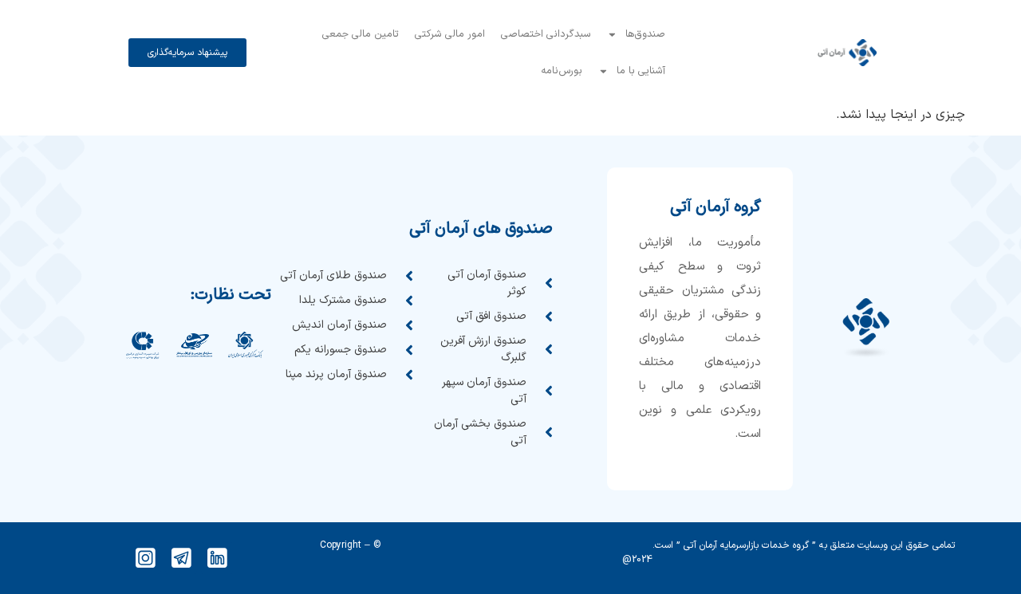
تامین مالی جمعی (360, 33)
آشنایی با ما (641, 70)
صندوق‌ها (645, 33)
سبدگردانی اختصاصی (546, 33)
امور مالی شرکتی (450, 33)
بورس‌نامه (561, 70)
